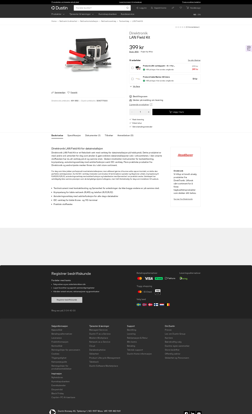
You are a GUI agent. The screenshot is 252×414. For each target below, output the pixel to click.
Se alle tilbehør (194, 60)
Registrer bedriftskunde (67, 300)
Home (54, 21)
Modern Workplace (98, 338)
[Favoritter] (180, 7)
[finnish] (156, 305)
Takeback (94, 362)
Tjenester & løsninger (80, 14)
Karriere (169, 338)
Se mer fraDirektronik (183, 199)
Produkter (56, 14)
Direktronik (138, 33)
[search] (127, 8)
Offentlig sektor (172, 354)
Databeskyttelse (97, 350)
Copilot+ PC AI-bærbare (63, 397)
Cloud (92, 346)
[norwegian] (144, 305)
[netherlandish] (162, 305)
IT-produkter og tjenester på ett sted (65, 2)
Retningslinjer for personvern (65, 350)
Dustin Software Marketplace (103, 366)
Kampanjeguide (59, 362)
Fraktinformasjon (59, 342)
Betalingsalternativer (61, 334)
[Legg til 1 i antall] (148, 112)
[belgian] (168, 305)
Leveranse (56, 338)
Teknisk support (135, 350)
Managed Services (98, 330)
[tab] (58, 135)
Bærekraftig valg (173, 342)
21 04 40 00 (69, 310)
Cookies (55, 354)
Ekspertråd (57, 389)
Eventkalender (58, 385)
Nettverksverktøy (108, 21)
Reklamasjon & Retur (137, 338)
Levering (131, 334)
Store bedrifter (172, 350)
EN (199, 15)
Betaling (131, 346)
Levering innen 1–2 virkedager (130, 2)
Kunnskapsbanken (108, 14)
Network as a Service (99, 342)
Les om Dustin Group (175, 334)
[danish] (150, 305)
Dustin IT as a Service (100, 334)
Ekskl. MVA (134, 52)
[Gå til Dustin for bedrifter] (60, 7)
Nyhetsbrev (57, 377)
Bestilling (131, 330)
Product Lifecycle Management (104, 358)
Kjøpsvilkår (56, 330)
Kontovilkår (56, 346)
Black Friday (57, 393)
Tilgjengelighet (58, 358)
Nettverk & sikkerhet (68, 21)
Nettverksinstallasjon (89, 21)
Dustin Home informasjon (139, 354)
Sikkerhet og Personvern (177, 358)
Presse (168, 330)
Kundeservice (127, 14)
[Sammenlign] (172, 7)
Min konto (132, 342)
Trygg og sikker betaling (191, 2)
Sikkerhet (94, 354)
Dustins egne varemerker (177, 346)
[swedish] (139, 305)
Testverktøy (124, 21)
